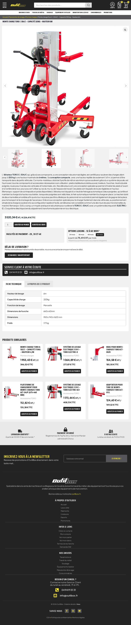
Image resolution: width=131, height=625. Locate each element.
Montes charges (31, 17)
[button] (5, 86)
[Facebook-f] (67, 611)
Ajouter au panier (22, 224)
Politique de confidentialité (61, 617)
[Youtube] (79, 611)
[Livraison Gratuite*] (20, 431)
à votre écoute (110, 434)
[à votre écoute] (111, 431)
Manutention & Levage (17, 17)
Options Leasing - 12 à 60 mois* (84, 231)
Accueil (5, 17)
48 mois (91, 235)
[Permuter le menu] (112, 5)
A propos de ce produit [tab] (39, 284)
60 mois (100, 235)
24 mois (72, 235)
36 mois (81, 235)
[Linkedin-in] (73, 611)
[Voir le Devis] (119, 4)
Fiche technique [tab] (14, 284)
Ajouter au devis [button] (38, 224)
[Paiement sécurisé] (65, 429)
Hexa (78, 604)
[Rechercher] (88, 5)
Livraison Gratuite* (20, 434)
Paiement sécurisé (65, 433)
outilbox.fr (76, 494)
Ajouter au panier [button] (29, 371)
